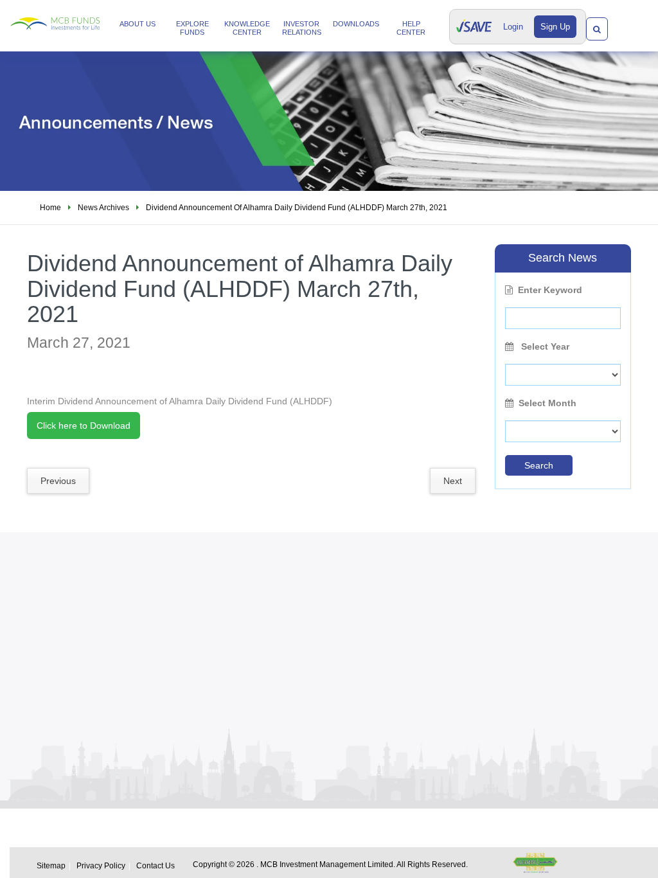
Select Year (544, 346)
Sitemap (51, 865)
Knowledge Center (247, 28)
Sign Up (555, 26)
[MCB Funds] (55, 15)
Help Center (410, 28)
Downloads (356, 24)
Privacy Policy (100, 865)
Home (50, 207)
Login (513, 26)
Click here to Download (83, 425)
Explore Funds (192, 28)
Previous (58, 481)
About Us (138, 24)
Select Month (547, 403)
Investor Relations (301, 28)
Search (538, 465)
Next (452, 481)
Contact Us (155, 865)
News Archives (103, 207)
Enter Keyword (550, 290)
